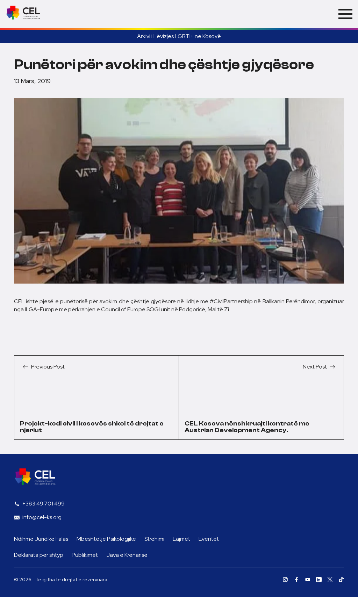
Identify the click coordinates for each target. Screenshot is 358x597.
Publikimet (85, 555)
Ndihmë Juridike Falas (41, 539)
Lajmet (181, 539)
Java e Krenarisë (127, 555)
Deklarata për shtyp (38, 555)
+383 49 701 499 (43, 503)
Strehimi (154, 539)
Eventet (209, 539)
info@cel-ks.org (42, 517)
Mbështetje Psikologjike (106, 539)
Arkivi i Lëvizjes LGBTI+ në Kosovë (179, 36)
